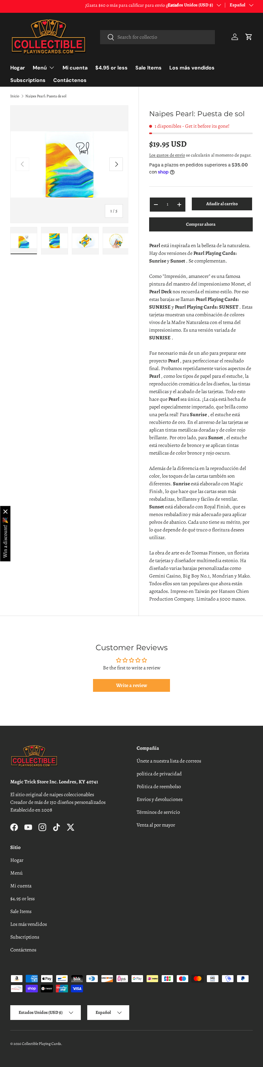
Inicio (14, 96)
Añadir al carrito (222, 204)
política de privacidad (159, 773)
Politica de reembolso (159, 786)
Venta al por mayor (156, 825)
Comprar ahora (201, 224)
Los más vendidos (192, 67)
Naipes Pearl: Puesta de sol (45, 96)
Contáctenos (70, 80)
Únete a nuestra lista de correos (169, 760)
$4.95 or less (111, 67)
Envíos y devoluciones (159, 799)
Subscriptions (28, 80)
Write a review (131, 685)
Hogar (17, 67)
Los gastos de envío (167, 155)
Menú (16, 873)
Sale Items (148, 67)
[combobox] (157, 37)
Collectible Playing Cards (41, 1043)
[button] (249, 37)
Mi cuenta (75, 67)
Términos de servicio (158, 812)
